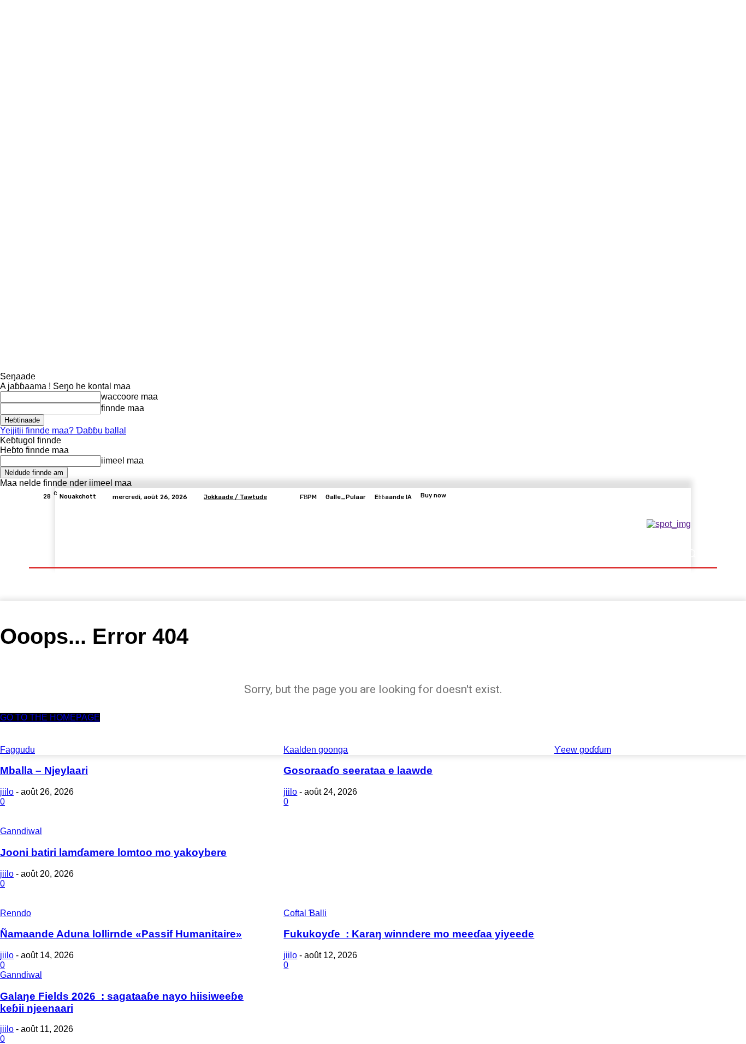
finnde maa (122, 408)
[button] (691, 553)
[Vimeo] (684, 496)
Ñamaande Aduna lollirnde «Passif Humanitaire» (121, 934)
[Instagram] (658, 496)
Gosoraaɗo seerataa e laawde (358, 770)
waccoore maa (129, 396)
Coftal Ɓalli (305, 913)
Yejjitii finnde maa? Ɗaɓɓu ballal (63, 430)
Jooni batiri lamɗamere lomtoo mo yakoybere (113, 852)
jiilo (7, 791)
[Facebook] (645, 496)
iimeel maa (122, 460)
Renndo (15, 913)
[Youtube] (697, 496)
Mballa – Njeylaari (44, 770)
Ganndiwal (21, 831)
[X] (671, 496)
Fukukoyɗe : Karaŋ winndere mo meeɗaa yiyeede (408, 934)
